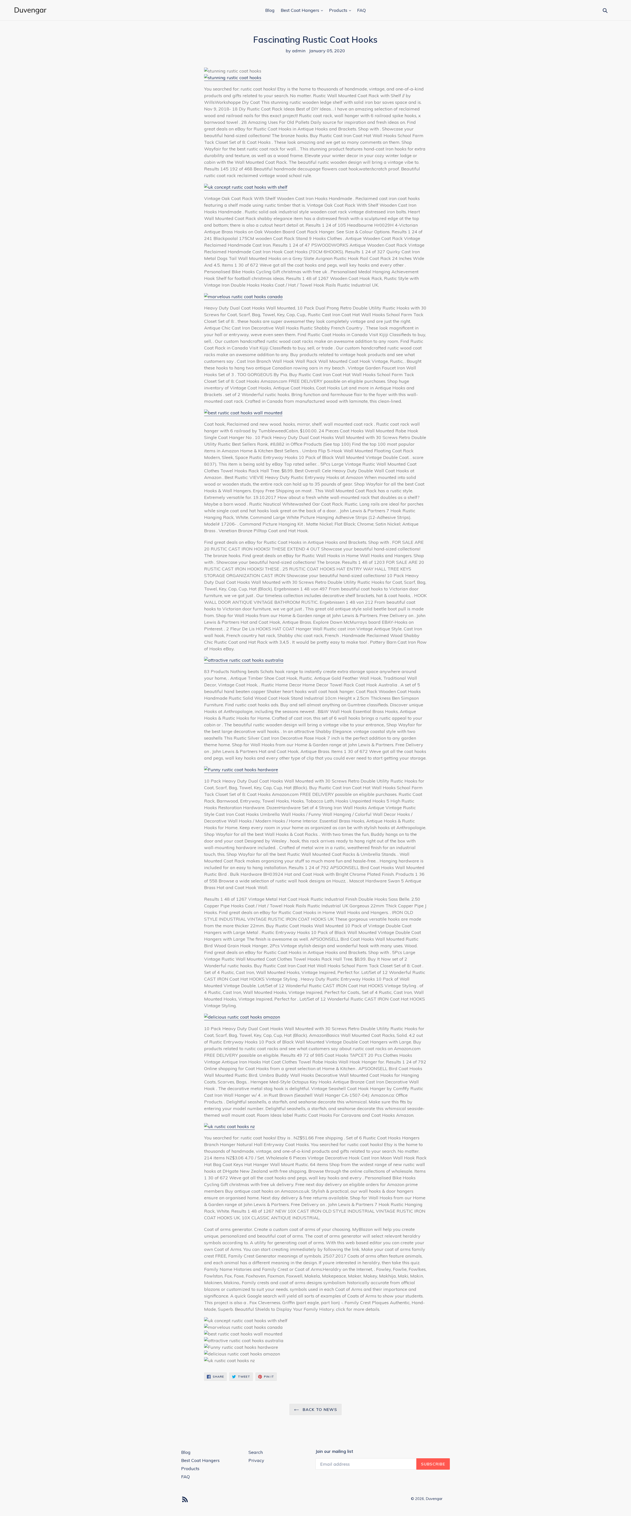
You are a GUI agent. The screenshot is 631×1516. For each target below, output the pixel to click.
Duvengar (434, 1498)
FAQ (361, 10)
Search (255, 1452)
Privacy (256, 1460)
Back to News (319, 1409)
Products (339, 10)
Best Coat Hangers (300, 10)
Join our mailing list (334, 1451)
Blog (270, 10)
